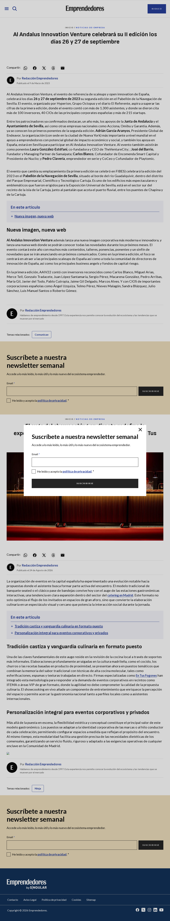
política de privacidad (77, 471)
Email (36, 454)
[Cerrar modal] (140, 430)
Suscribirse (85, 483)
